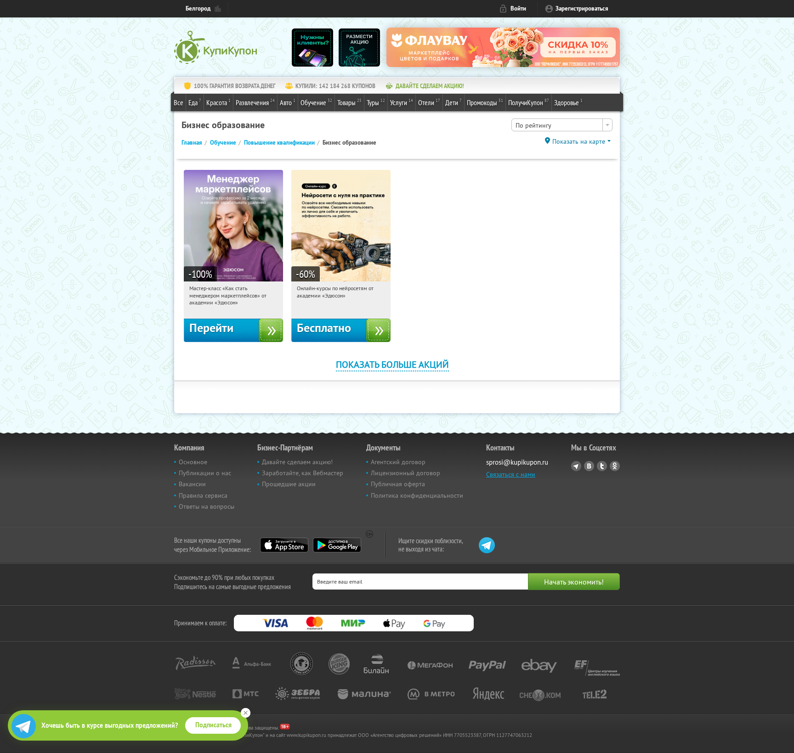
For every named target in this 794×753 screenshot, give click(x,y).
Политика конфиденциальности (417, 495)
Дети (453, 102)
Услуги (401, 102)
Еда (194, 102)
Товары (349, 102)
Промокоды (485, 102)
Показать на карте (578, 141)
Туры (376, 102)
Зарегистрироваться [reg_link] (582, 8)
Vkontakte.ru (589, 466)
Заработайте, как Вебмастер (302, 473)
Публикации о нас (205, 473)
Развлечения (255, 102)
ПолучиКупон (528, 102)
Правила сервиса (203, 495)
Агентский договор (398, 462)
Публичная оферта (398, 484)
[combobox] (562, 124)
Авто (287, 102)
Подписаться (213, 725)
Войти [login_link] (518, 8)
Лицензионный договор (405, 473)
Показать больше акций (392, 364)
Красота (218, 102)
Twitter (602, 466)
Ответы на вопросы (206, 506)
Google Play (337, 545)
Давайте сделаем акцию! (297, 462)
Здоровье (568, 102)
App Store (284, 545)
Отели (429, 102)
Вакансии (192, 484)
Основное (193, 462)
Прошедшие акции (289, 484)
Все (178, 102)
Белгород (198, 8)
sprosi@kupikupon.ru (517, 462)
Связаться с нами (510, 474)
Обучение (316, 102)
